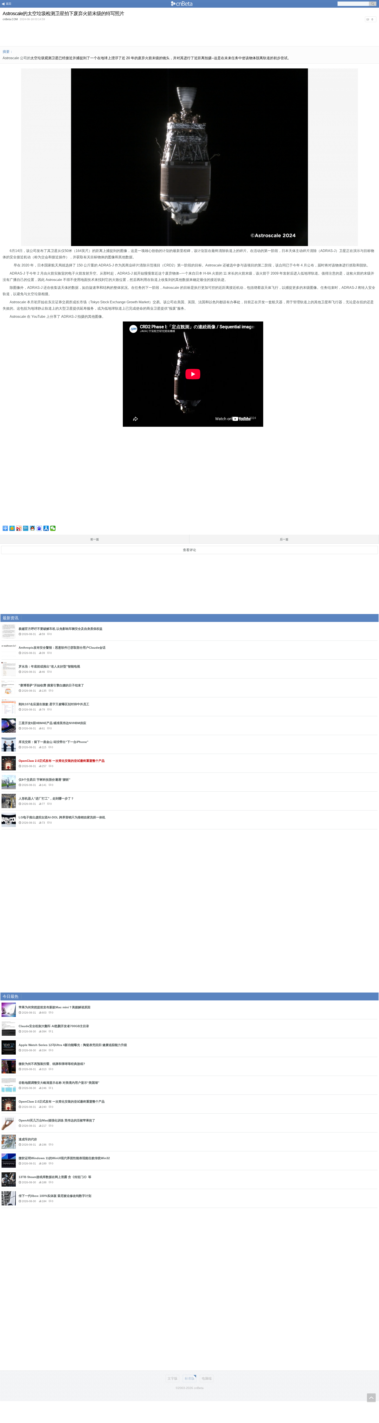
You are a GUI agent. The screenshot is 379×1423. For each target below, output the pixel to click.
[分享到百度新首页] (39, 528)
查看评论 (189, 550)
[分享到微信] (53, 528)
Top (371, 1398)
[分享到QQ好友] (32, 528)
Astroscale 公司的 (16, 58)
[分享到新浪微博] (19, 528)
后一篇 (284, 539)
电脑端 (207, 1378)
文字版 (172, 1378)
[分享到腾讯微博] (26, 528)
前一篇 (94, 539)
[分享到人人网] (46, 528)
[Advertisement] (189, 34)
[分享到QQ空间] (12, 528)
